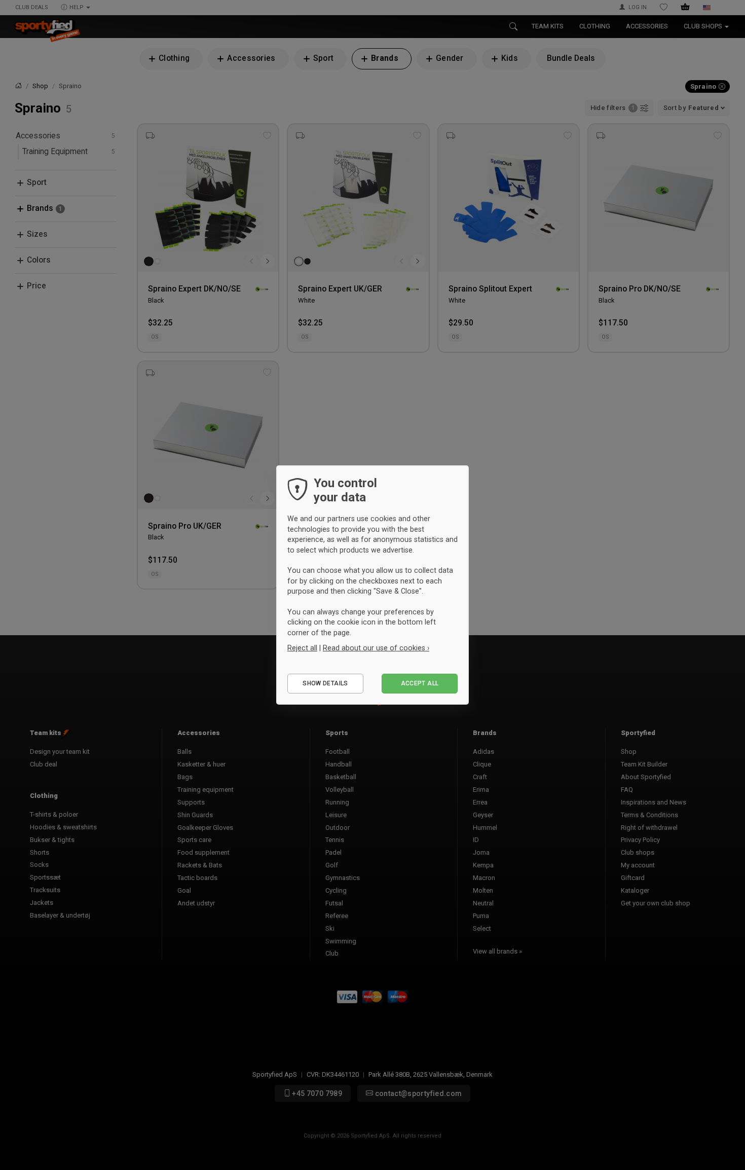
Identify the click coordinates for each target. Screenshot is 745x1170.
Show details (325, 683)
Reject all (302, 648)
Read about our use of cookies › (376, 648)
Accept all (420, 683)
